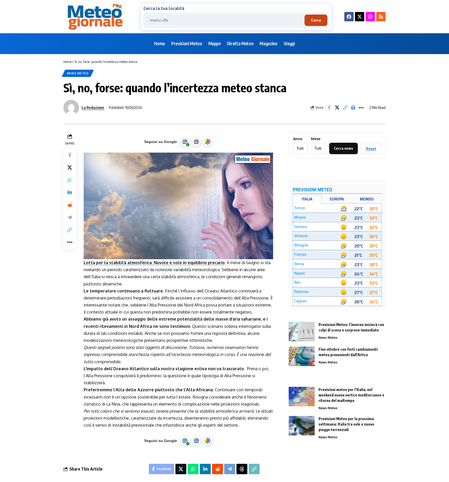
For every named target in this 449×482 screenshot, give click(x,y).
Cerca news (343, 148)
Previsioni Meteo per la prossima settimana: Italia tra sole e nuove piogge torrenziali (346, 424)
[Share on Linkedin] (69, 192)
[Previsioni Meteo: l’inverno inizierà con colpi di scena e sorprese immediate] (302, 331)
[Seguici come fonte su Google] (184, 141)
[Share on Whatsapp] (69, 180)
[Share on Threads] (241, 469)
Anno (297, 139)
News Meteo (78, 73)
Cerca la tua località (163, 8)
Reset (371, 148)
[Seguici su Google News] (196, 141)
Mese (315, 139)
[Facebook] (349, 16)
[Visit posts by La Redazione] (71, 107)
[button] (345, 107)
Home (67, 62)
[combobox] (225, 20)
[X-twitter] (359, 16)
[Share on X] (337, 107)
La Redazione (93, 107)
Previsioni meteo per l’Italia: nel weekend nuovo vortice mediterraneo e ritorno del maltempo (351, 395)
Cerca (316, 20)
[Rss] (381, 16)
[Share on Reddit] (69, 205)
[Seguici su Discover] (207, 141)
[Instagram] (370, 16)
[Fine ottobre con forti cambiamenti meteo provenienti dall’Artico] (302, 356)
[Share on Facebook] (329, 107)
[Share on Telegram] (69, 217)
